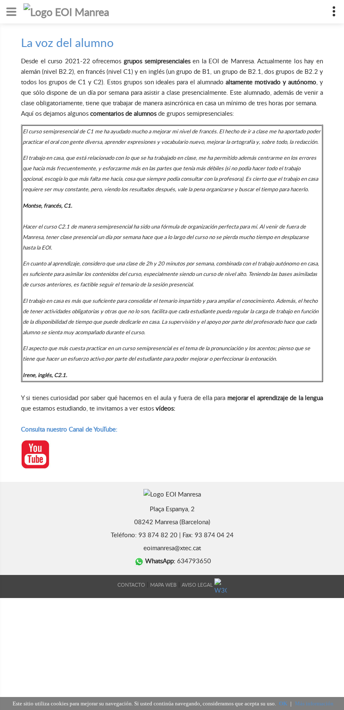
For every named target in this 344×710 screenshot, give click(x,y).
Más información (314, 703)
